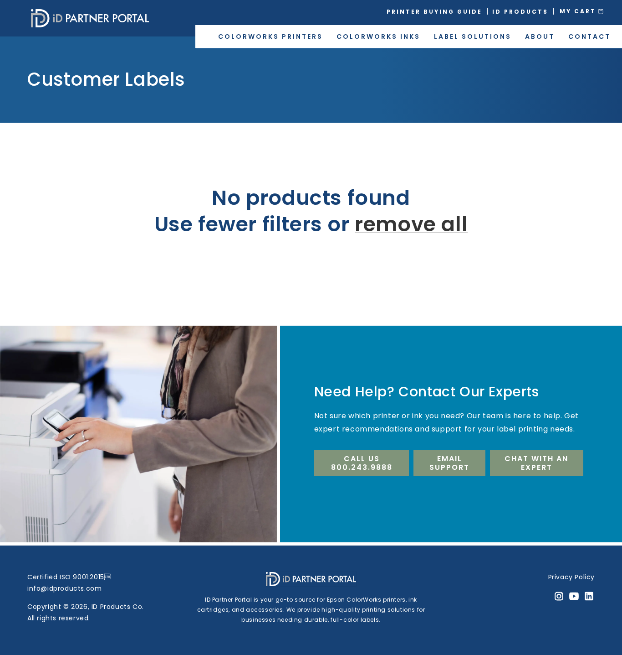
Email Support (449, 463)
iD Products (520, 12)
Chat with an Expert (536, 463)
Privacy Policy (571, 577)
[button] (588, 11)
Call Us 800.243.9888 (362, 463)
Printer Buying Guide (434, 12)
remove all (411, 224)
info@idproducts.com (64, 588)
